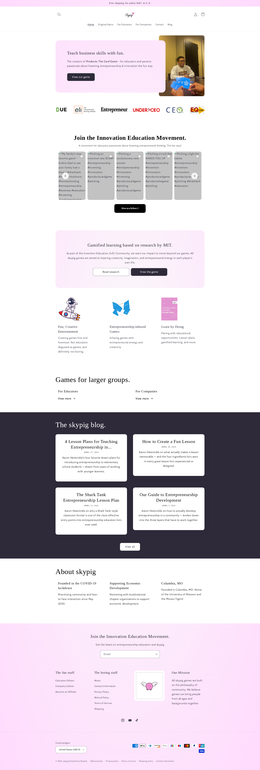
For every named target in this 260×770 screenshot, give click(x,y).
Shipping (99, 708)
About (97, 680)
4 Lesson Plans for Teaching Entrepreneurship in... (91, 444)
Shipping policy (146, 761)
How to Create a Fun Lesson (168, 441)
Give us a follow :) (130, 208)
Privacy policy (112, 761)
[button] (59, 14)
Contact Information (105, 686)
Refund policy (97, 761)
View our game (81, 76)
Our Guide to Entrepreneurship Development (169, 497)
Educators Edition (65, 680)
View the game (149, 271)
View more (64, 398)
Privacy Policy (101, 691)
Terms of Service (103, 703)
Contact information (165, 761)
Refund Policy (101, 697)
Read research (111, 271)
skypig (66, 761)
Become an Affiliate (66, 691)
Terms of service (128, 761)
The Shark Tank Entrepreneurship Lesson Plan (91, 497)
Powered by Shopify (78, 761)
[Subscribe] (156, 654)
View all (130, 546)
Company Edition (65, 686)
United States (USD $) (69, 749)
